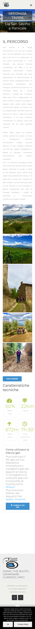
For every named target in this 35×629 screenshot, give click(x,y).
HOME (7, 571)
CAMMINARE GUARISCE (11, 576)
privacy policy (21, 592)
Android (20, 499)
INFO (21, 577)
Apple (9, 499)
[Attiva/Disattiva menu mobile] (31, 5)
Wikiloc (10, 487)
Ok (8, 624)
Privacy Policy (23, 624)
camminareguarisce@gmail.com (17, 588)
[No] (33, 618)
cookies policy (13, 592)
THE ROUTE (20, 571)
